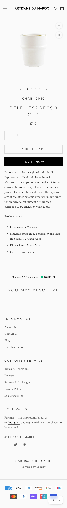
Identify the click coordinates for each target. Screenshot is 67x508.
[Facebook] (5, 444)
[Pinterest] (24, 444)
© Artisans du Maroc (33, 460)
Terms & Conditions (16, 369)
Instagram (14, 422)
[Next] (46, 89)
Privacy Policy (12, 389)
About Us (10, 327)
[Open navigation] (5, 8)
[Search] (55, 8)
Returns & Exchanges (17, 382)
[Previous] (20, 89)
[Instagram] (15, 444)
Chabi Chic (33, 98)
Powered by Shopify (33, 466)
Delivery (9, 376)
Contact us (10, 334)
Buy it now (33, 162)
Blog (7, 340)
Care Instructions (14, 347)
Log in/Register (13, 396)
